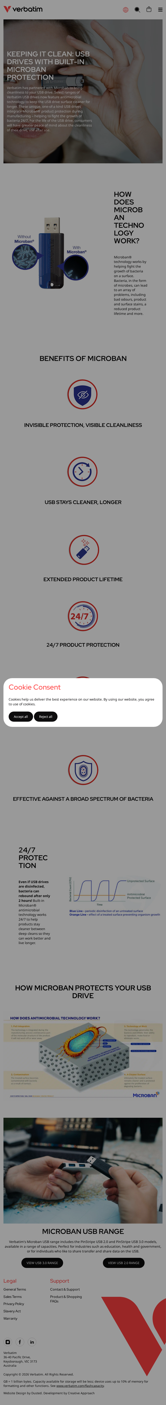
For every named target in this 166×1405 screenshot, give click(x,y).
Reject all (45, 716)
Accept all (21, 716)
